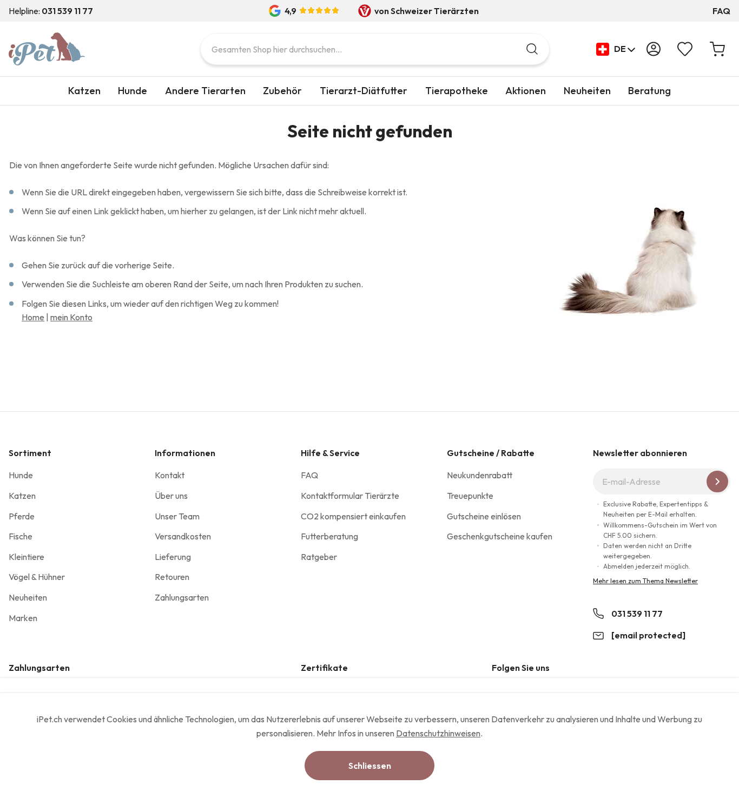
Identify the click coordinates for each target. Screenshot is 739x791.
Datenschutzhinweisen (438, 733)
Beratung (649, 90)
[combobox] (375, 49)
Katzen (84, 90)
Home (33, 317)
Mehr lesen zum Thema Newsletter (645, 581)
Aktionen (525, 90)
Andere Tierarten (205, 90)
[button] (616, 49)
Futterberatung (329, 536)
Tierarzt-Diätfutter (363, 90)
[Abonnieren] (717, 481)
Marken (23, 617)
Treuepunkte (470, 495)
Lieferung (173, 556)
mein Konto (71, 317)
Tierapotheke (456, 90)
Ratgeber (319, 556)
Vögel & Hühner (37, 576)
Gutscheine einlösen (484, 516)
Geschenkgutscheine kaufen (499, 536)
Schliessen (369, 765)
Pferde (22, 516)
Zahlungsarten (182, 597)
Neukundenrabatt (479, 475)
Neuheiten (587, 90)
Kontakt (169, 475)
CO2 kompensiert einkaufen (353, 516)
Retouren (172, 576)
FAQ (721, 10)
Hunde (132, 90)
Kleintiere (26, 556)
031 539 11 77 (637, 613)
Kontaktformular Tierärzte (350, 495)
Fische (20, 536)
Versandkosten (183, 536)
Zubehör (282, 90)
